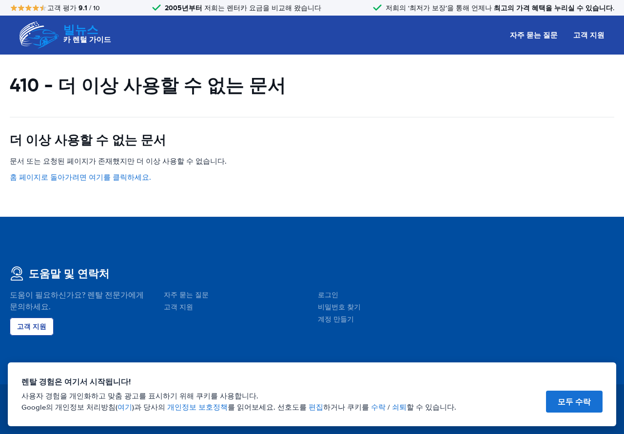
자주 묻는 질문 (534, 35)
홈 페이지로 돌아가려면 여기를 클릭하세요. (80, 177)
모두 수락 (574, 401)
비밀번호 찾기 (339, 307)
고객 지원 (588, 35)
